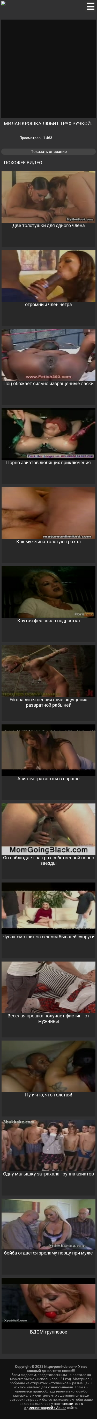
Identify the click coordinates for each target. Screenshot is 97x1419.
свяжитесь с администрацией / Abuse (53, 1405)
